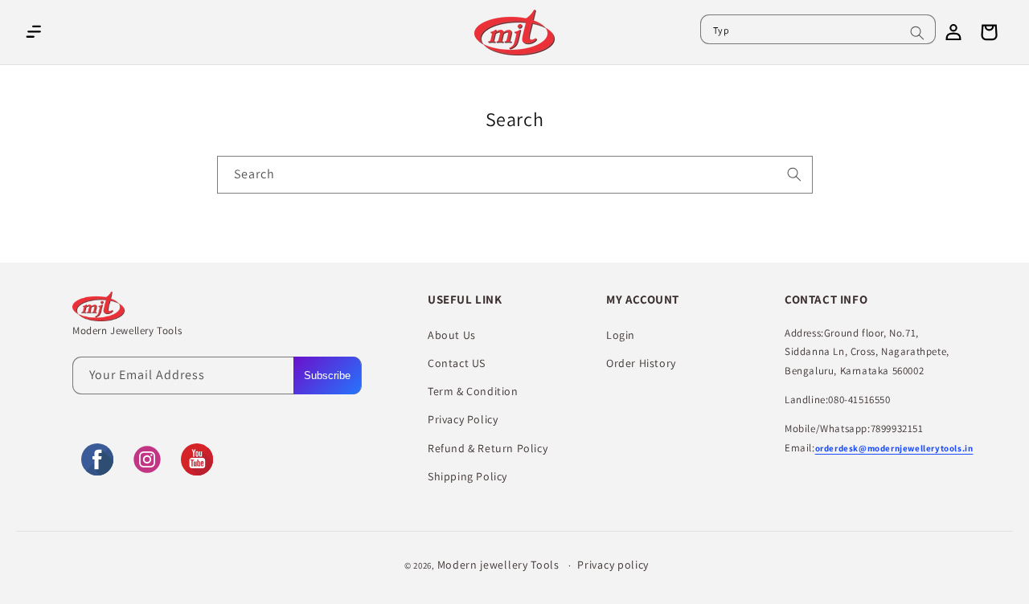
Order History (641, 363)
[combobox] (818, 29)
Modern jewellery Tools (498, 564)
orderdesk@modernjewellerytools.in (894, 448)
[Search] (917, 33)
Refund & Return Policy (487, 448)
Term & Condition (473, 391)
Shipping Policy (467, 476)
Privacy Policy (463, 419)
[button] (33, 32)
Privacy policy (613, 564)
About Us (452, 335)
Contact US (457, 363)
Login (620, 335)
